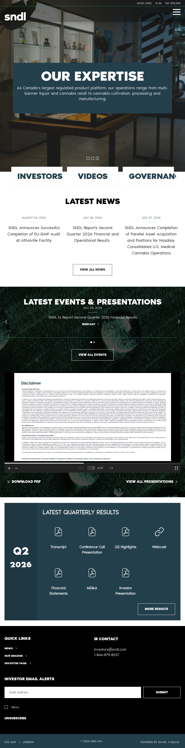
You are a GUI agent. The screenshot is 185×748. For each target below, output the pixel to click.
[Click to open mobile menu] (176, 12)
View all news (92, 270)
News (9, 648)
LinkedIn (28, 742)
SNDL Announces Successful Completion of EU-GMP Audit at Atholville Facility (33, 234)
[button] (110, 649)
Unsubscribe (15, 718)
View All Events (93, 355)
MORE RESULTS (156, 609)
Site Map (10, 742)
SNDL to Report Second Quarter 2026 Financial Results (93, 317)
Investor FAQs (16, 663)
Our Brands (14, 655)
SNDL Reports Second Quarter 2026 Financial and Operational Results (93, 234)
